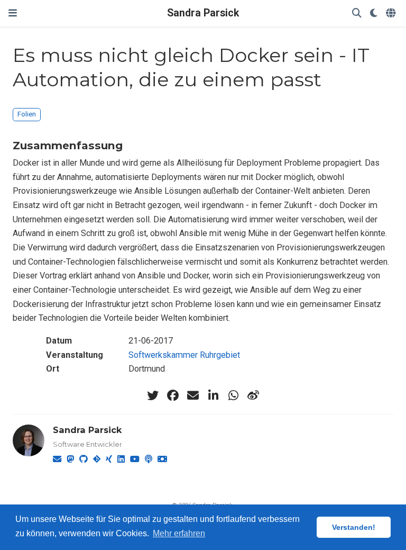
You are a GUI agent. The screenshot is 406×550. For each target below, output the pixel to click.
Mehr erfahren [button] (179, 533)
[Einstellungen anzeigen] (373, 13)
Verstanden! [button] (353, 527)
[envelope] (193, 395)
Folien (26, 114)
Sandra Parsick (203, 13)
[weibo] (253, 395)
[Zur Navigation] (12, 13)
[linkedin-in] (213, 395)
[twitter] (153, 395)
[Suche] (357, 13)
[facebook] (173, 395)
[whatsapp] (233, 395)
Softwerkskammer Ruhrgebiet (184, 355)
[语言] (392, 13)
